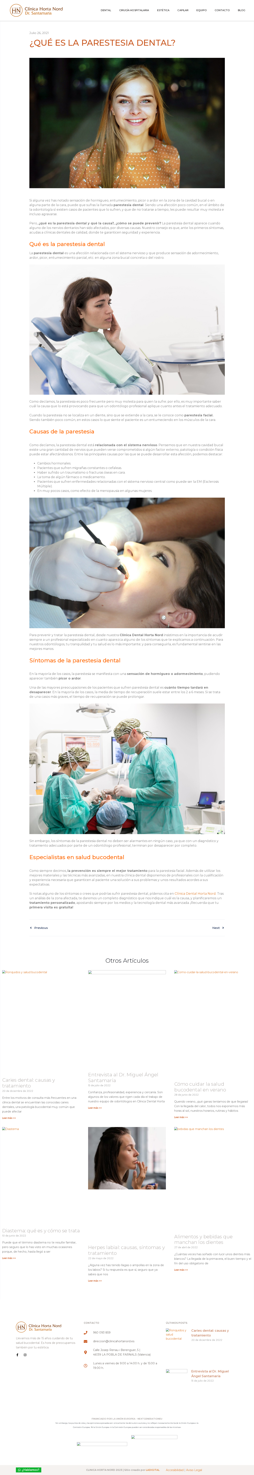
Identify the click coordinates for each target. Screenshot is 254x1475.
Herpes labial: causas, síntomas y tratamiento (126, 1250)
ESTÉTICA (163, 10)
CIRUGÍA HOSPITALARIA (134, 10)
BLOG (241, 10)
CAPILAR (183, 10)
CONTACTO (222, 10)
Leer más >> (9, 1118)
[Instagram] (25, 1354)
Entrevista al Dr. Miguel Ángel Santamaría (123, 1077)
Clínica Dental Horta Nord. (195, 893)
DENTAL (106, 10)
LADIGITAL (153, 1469)
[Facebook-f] (17, 1354)
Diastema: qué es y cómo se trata (41, 1231)
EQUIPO (201, 10)
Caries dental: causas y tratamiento (28, 1083)
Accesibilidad (175, 1470)
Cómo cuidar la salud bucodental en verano (200, 1087)
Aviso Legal (194, 1470)
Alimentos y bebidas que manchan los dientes (203, 1239)
